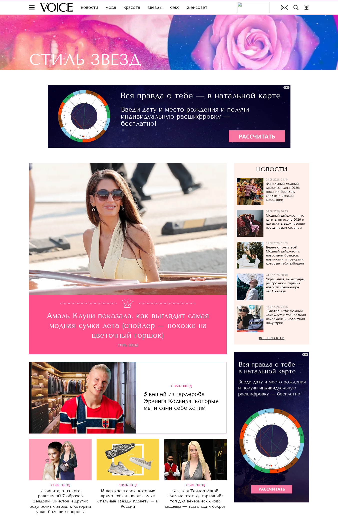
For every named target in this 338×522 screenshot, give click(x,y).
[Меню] (32, 7)
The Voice (56, 7)
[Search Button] (296, 7)
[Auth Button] (306, 7)
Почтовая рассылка (284, 7)
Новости (271, 169)
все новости (271, 338)
